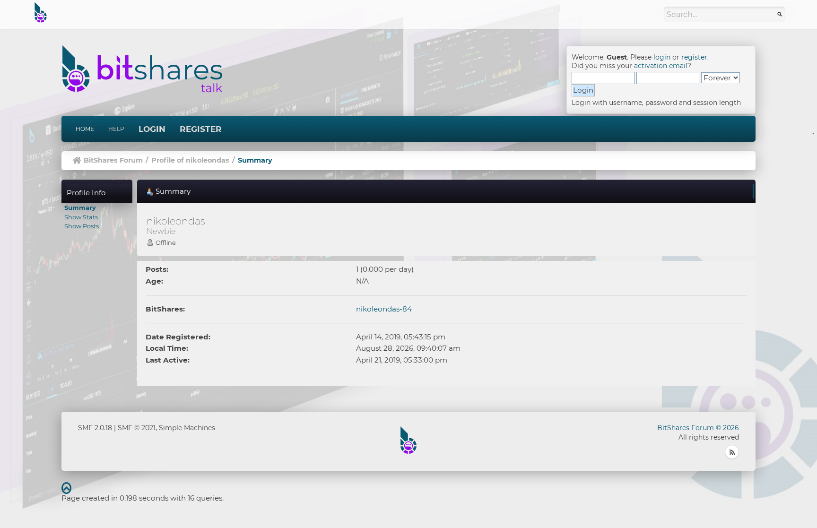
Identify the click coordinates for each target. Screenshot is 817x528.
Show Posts (81, 226)
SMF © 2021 (137, 428)
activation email (660, 65)
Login (152, 129)
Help (116, 128)
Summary (80, 207)
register (694, 57)
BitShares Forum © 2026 (698, 428)
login (661, 57)
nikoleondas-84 (384, 308)
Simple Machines (187, 428)
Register (201, 129)
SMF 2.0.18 (95, 428)
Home (85, 128)
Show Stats (81, 217)
